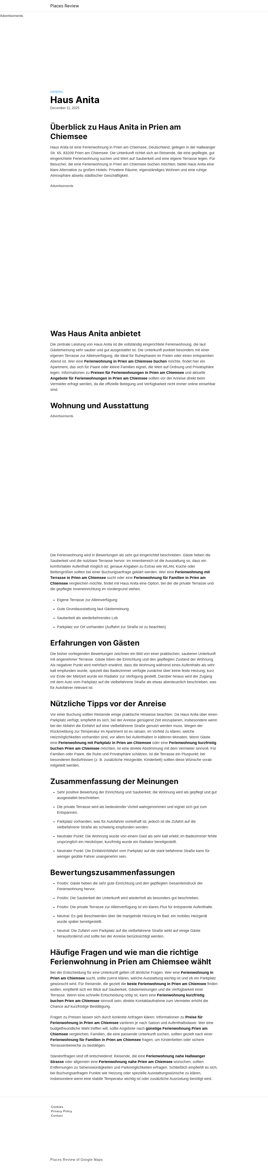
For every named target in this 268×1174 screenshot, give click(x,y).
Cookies (57, 1106)
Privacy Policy (61, 1111)
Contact (57, 1115)
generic (56, 91)
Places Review (64, 6)
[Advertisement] (134, 49)
